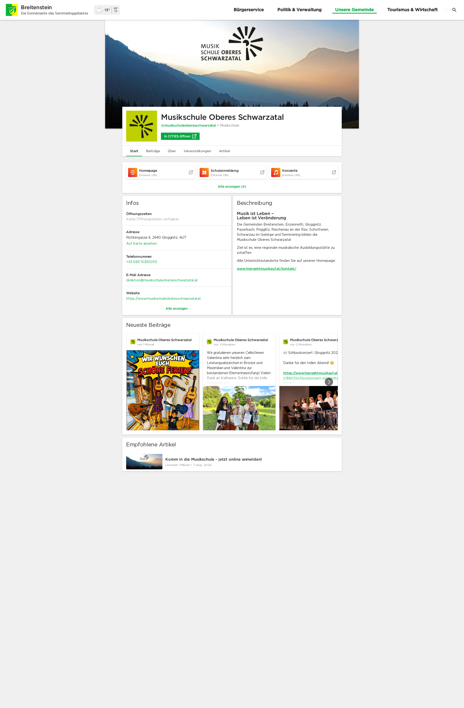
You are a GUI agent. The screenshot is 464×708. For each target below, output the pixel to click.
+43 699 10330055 (141, 262)
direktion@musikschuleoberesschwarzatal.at (162, 280)
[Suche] (454, 10)
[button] (232, 74)
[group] (232, 382)
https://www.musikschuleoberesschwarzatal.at (163, 298)
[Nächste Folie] (329, 382)
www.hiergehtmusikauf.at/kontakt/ (266, 268)
